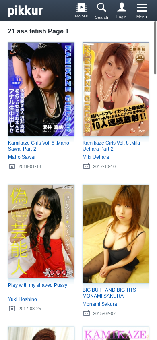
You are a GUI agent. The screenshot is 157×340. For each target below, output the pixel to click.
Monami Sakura (100, 304)
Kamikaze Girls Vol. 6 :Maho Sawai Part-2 (38, 146)
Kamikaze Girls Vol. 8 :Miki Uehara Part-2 (111, 146)
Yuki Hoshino (22, 299)
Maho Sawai (21, 157)
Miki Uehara (96, 157)
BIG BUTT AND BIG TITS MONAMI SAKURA (109, 293)
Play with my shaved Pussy (37, 285)
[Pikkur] (28, 10)
